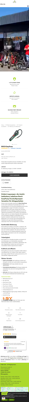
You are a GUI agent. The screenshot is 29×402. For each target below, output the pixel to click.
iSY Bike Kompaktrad (10, 125)
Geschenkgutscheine (20, 320)
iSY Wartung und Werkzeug (14, 126)
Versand (5, 158)
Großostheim (20, 358)
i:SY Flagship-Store (12, 358)
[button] (28, 6)
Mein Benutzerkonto (20, 309)
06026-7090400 (4, 370)
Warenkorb (8, 320)
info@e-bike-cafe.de (5, 372)
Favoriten (20, 314)
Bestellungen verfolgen (9, 315)
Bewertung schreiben (10, 337)
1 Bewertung (13, 148)
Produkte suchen (9, 309)
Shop (2, 125)
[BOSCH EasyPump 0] (14, 136)
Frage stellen (18, 148)
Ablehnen (11, 399)
